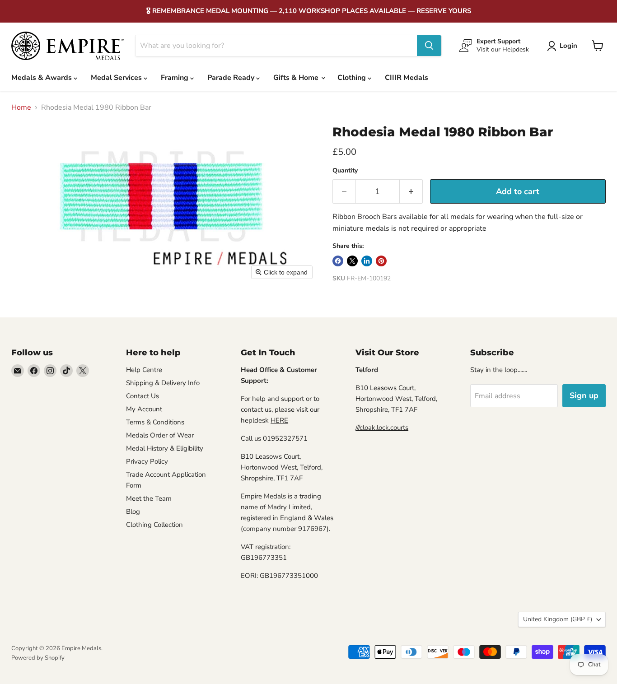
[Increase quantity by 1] (411, 191)
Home (21, 107)
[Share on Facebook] (337, 261)
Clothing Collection (154, 524)
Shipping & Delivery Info (163, 382)
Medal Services (117, 78)
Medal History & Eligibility (164, 448)
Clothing (352, 78)
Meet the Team (149, 498)
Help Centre (144, 369)
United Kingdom (557, 619)
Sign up (584, 395)
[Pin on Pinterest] (381, 261)
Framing (175, 78)
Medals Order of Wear (160, 435)
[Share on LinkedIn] (366, 261)
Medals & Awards (42, 78)
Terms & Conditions (155, 422)
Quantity (345, 170)
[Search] (429, 45)
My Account (144, 409)
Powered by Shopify (38, 658)
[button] (564, 46)
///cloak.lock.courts (381, 427)
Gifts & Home (296, 78)
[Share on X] (352, 261)
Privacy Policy (147, 461)
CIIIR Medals (406, 78)
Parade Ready (231, 78)
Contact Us (142, 395)
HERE (279, 420)
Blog (133, 511)
